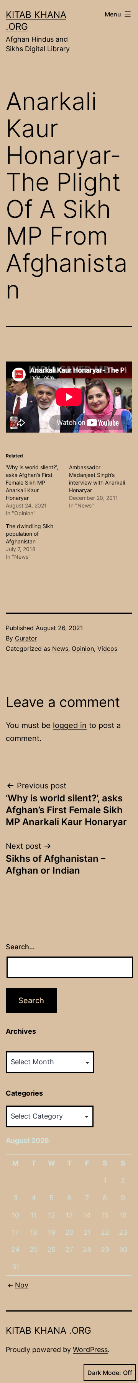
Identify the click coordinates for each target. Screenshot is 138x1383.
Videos (107, 648)
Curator (26, 638)
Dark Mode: (104, 1373)
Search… (20, 947)
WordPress (90, 1350)
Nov (21, 1285)
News (60, 648)
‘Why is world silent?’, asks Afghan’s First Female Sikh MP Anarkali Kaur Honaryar (32, 482)
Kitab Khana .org (48, 1330)
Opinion (83, 648)
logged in (70, 725)
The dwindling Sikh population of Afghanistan (29, 534)
